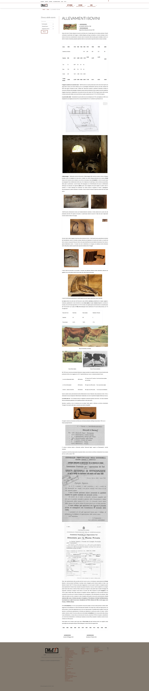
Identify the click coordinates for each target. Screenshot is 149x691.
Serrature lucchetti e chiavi (69, 675)
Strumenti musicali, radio (68, 677)
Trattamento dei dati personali (98, 651)
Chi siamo (83, 648)
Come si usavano (67, 678)
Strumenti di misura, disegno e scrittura (71, 676)
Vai (45, 31)
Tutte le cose (67, 658)
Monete (66, 670)
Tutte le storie (67, 649)
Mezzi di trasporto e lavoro (69, 668)
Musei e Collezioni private (69, 660)
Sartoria (66, 674)
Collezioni (66, 665)
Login (83, 652)
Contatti (83, 649)
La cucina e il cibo (67, 666)
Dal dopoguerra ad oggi (68, 656)
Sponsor (83, 650)
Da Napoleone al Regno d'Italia (69, 651)
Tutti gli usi (66, 679)
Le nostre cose (67, 659)
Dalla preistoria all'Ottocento (69, 650)
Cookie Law (96, 648)
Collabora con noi (85, 651)
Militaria (66, 669)
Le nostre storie (67, 648)
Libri (65, 667)
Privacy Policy (97, 649)
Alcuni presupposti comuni (69, 657)
